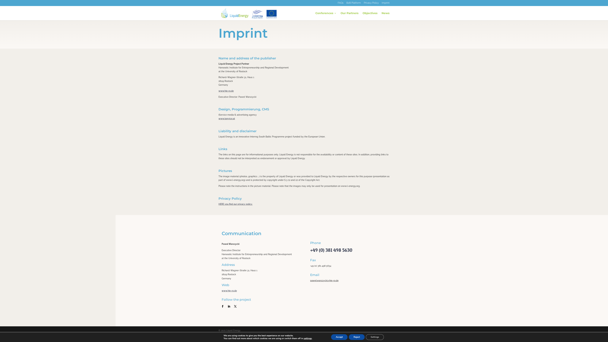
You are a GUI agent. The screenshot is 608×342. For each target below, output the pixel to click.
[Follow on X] (235, 306)
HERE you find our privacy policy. (235, 204)
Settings (375, 337)
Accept (339, 337)
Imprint (386, 3)
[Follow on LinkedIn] (228, 306)
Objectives (370, 13)
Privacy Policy (371, 3)
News (386, 13)
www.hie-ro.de (226, 91)
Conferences (324, 13)
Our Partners (349, 13)
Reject (357, 337)
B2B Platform (353, 3)
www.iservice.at (226, 118)
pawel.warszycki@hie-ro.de (324, 280)
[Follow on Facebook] (222, 306)
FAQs (340, 3)
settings (308, 338)
